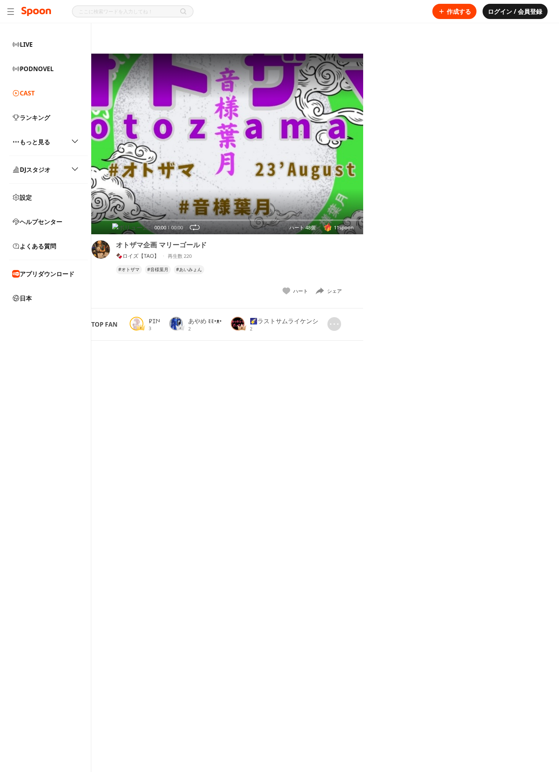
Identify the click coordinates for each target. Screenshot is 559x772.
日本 (26, 298)
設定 (26, 197)
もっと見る (35, 142)
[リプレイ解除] (195, 227)
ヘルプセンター (41, 222)
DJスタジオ (35, 169)
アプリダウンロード (47, 274)
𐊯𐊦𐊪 (154, 321)
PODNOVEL (37, 69)
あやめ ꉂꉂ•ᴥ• (205, 321)
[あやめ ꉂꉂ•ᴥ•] (176, 323)
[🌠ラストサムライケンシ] (238, 323)
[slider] (91, 220)
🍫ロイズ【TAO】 (137, 255)
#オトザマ (129, 269)
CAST (27, 93)
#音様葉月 (157, 269)
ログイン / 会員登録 (515, 11)
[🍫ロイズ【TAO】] (100, 269)
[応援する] (355, 291)
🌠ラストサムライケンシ (284, 321)
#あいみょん (189, 269)
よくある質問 (38, 246)
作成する (459, 11)
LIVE (26, 44)
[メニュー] (10, 11)
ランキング (35, 117)
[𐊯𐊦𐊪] (136, 323)
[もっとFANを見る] (334, 324)
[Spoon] (36, 11)
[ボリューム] (130, 227)
